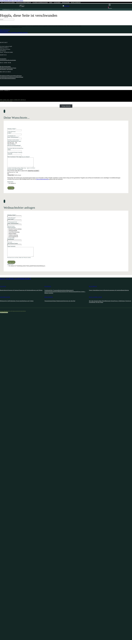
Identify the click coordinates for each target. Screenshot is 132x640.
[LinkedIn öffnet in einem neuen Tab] (3, 97)
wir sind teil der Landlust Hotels (13, 99)
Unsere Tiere (12, 67)
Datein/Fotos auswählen (33, 170)
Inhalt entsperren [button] (4, 31)
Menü (23, 6)
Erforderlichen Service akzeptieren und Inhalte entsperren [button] (14, 32)
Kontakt (1, 75)
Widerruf (18, 77)
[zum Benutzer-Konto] (110, 5)
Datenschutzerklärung (12, 75)
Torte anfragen (11, 187)
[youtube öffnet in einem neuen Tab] (3, 96)
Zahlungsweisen (12, 77)
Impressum (5, 75)
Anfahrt (14, 60)
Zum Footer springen (18, 0)
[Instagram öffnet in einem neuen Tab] (3, 94)
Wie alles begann (3, 66)
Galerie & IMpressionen (40, 2)
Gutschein (57, 2)
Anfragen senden (11, 262)
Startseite (6, 9)
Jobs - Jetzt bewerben (8, 69)
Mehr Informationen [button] (5, 30)
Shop (50, 2)
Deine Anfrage (76, 2)
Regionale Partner (6, 67)
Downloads (10, 60)
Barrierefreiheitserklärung (10, 78)
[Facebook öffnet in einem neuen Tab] (3, 93)
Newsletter (65, 2)
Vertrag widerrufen (66, 106)
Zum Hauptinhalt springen (6, 0)
